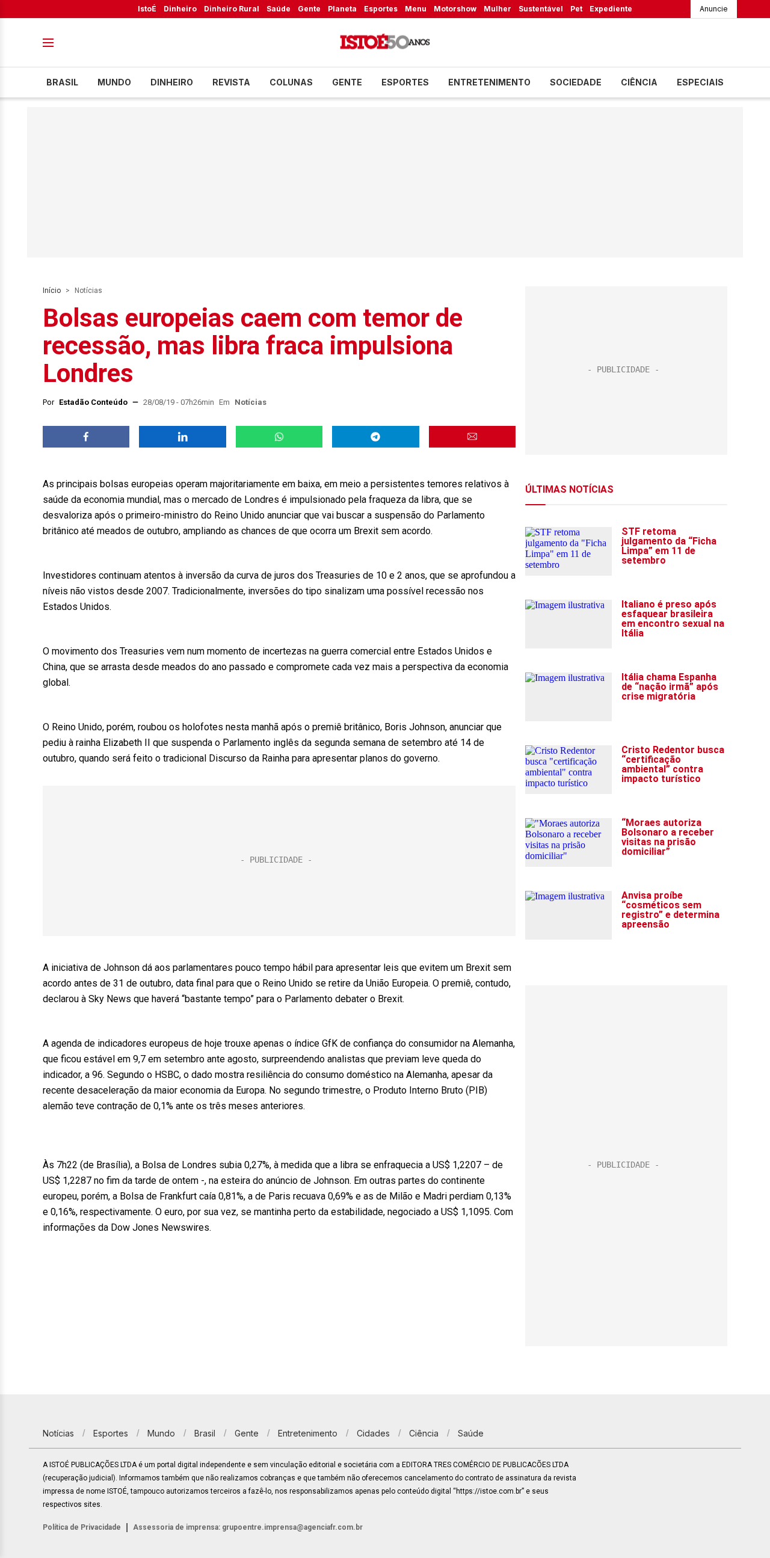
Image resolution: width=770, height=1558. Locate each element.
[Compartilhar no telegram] (375, 437)
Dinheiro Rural (231, 8)
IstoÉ (147, 8)
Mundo (114, 82)
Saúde (278, 8)
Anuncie (714, 8)
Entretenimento (489, 82)
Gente (309, 8)
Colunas (291, 82)
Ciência (639, 82)
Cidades (373, 1433)
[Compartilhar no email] (472, 437)
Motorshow (455, 8)
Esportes (381, 8)
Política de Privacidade (82, 1527)
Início (52, 290)
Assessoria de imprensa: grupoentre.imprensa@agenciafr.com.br (248, 1527)
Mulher (497, 8)
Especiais (700, 82)
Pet (576, 8)
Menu (416, 8)
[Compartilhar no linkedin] (182, 437)
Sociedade (576, 82)
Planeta (342, 8)
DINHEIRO (171, 82)
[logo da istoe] (385, 43)
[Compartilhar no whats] (279, 437)
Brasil (62, 82)
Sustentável (541, 8)
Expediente (611, 8)
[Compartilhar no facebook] (86, 437)
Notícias (88, 290)
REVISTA (231, 82)
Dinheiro (180, 8)
